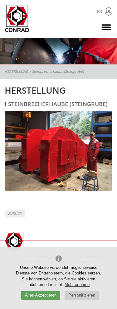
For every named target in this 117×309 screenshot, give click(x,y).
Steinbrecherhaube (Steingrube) (58, 71)
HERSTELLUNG (16, 71)
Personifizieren (81, 295)
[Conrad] (24, 19)
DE (108, 11)
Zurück (15, 213)
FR (99, 11)
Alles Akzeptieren (40, 295)
